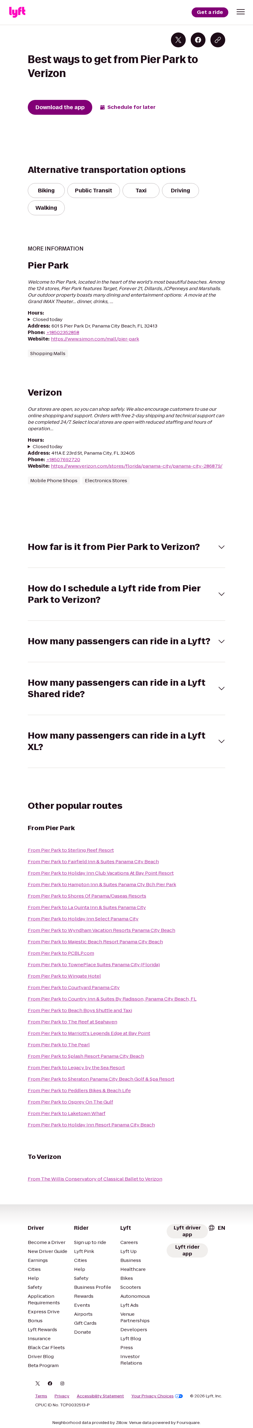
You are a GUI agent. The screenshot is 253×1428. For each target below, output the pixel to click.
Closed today (48, 319)
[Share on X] (178, 39)
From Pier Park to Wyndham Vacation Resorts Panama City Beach (101, 930)
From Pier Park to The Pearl (59, 1044)
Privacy (62, 1396)
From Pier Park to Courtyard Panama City (74, 987)
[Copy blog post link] (217, 39)
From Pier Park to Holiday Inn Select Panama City (83, 919)
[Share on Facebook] (198, 39)
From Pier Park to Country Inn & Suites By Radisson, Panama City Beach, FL (112, 999)
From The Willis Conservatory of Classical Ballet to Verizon (95, 1179)
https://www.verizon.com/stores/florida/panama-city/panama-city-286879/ (136, 466)
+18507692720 (63, 459)
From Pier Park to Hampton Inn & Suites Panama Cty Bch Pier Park (102, 884)
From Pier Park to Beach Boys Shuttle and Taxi (80, 1010)
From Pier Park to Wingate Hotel (64, 976)
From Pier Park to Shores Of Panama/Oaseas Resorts (87, 896)
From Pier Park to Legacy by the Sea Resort (76, 1067)
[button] (241, 12)
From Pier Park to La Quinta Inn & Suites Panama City (87, 907)
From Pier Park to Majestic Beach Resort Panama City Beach (95, 941)
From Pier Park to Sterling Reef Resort (71, 850)
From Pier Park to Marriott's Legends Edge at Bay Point (89, 1033)
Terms (41, 1396)
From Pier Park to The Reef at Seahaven (72, 1021)
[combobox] (216, 1228)
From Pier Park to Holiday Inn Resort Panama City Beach (91, 1124)
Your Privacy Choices (152, 1396)
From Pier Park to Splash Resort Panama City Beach (86, 1056)
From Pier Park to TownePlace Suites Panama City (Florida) (94, 964)
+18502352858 (62, 332)
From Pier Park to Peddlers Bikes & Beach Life (79, 1090)
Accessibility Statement (100, 1396)
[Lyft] (17, 12)
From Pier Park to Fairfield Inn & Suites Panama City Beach (93, 861)
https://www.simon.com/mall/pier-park (95, 339)
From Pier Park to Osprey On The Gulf (70, 1102)
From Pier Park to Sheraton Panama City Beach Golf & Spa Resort (101, 1079)
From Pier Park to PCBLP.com (61, 953)
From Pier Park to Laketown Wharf (67, 1113)
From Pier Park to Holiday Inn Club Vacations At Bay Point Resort (101, 873)
